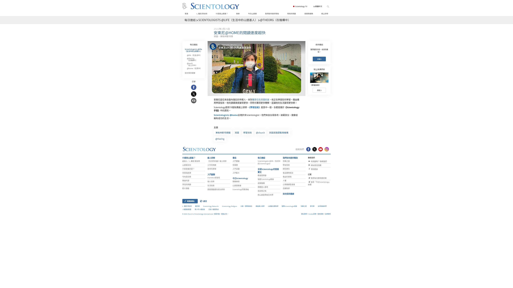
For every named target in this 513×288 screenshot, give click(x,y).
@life (194, 55)
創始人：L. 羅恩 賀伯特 (191, 161)
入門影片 (236, 173)
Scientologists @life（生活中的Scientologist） (269, 162)
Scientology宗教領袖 (241, 189)
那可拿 (312, 206)
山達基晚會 (237, 185)
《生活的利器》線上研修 (217, 161)
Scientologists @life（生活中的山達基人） (193, 50)
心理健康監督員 (289, 184)
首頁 (186, 13)
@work (192, 64)
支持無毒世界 (322, 206)
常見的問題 (291, 13)
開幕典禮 (236, 181)
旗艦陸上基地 (263, 187)
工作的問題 (211, 165)
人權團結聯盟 (186, 209)
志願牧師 (286, 188)
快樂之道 (286, 161)
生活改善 (210, 185)
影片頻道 (185, 188)
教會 (238, 13)
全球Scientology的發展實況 (268, 170)
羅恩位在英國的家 (260, 99)
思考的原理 (211, 169)
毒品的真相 (287, 176)
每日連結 (193, 44)
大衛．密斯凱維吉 (246, 206)
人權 (284, 180)
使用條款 (320, 214)
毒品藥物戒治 (288, 173)
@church (260, 132)
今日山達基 (252, 13)
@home (194, 68)
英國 (237, 132)
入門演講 (236, 169)
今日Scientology (240, 178)
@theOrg (219, 138)
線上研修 (324, 13)
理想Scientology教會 (266, 179)
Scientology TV (301, 6)
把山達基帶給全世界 (265, 195)
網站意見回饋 (315, 165)
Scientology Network (210, 206)
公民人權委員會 (213, 209)
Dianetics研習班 (213, 177)
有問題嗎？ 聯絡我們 (318, 161)
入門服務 (211, 174)
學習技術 (247, 132)
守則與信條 (186, 176)
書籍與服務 (308, 13)
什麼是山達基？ (222, 13)
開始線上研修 (260, 206)
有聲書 (235, 165)
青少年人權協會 (200, 209)
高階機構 (261, 183)
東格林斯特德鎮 (222, 132)
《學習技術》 (255, 107)
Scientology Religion (229, 206)
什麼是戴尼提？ (188, 169)
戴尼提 (197, 206)
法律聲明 (328, 214)
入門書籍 (236, 161)
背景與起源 (186, 173)
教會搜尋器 (262, 175)
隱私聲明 (304, 214)
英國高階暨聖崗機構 (278, 132)
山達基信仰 (186, 165)
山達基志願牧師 (273, 206)
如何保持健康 (190, 73)
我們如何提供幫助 (272, 13)
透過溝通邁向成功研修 (216, 189)
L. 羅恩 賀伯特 (202, 13)
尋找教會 (314, 169)
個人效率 (210, 181)
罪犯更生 (286, 169)
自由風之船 (262, 191)
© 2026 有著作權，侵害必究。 (205, 214)
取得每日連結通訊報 (318, 178)
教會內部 (185, 180)
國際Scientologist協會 (289, 206)
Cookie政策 (312, 214)
